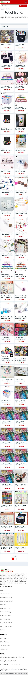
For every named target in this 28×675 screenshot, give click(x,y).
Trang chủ (2, 9)
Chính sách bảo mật (6, 594)
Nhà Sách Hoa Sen (22, 673)
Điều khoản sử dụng (6, 597)
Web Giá (2, 670)
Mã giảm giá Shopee (6, 626)
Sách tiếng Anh (4, 642)
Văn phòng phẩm (5, 645)
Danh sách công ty (5, 612)
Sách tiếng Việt (4, 638)
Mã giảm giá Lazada (6, 622)
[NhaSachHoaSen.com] (6, 1)
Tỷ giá (9, 669)
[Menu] (26, 2)
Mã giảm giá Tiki (5, 619)
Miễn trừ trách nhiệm (6, 601)
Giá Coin (7, 670)
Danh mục (3, 604)
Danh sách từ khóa (5, 615)
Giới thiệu (3, 590)
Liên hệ (2, 630)
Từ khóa (8, 9)
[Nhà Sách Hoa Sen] (7, 571)
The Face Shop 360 (17, 669)
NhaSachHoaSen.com (11, 673)
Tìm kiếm (22, 6)
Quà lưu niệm (4, 649)
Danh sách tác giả (5, 608)
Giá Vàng (24, 669)
